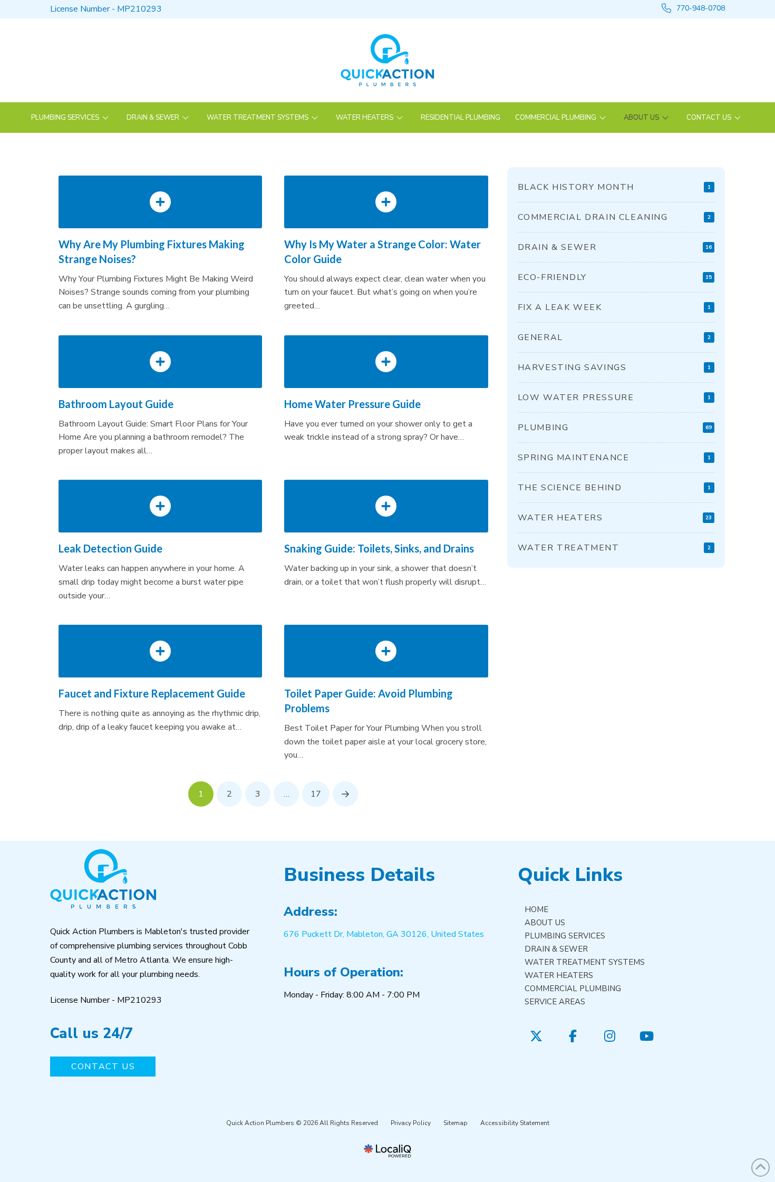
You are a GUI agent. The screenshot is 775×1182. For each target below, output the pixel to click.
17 (316, 794)
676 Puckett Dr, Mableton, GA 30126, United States (384, 934)
